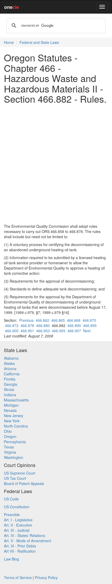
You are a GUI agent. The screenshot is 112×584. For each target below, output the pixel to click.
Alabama (11, 358)
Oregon (10, 436)
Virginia (10, 452)
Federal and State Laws (39, 42)
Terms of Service (18, 577)
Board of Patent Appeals (24, 483)
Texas (9, 446)
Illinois (9, 389)
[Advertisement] (56, 164)
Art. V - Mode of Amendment (27, 540)
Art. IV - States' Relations (24, 535)
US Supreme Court (19, 473)
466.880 (43, 325)
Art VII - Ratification (20, 551)
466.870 (89, 320)
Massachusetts (16, 399)
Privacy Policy (46, 577)
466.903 (43, 330)
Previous (26, 320)
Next (87, 330)
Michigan (11, 405)
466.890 (74, 325)
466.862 (42, 320)
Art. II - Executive (18, 525)
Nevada (10, 410)
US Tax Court (15, 478)
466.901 (27, 330)
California (12, 373)
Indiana (10, 394)
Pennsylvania (15, 441)
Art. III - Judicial (16, 530)
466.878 (27, 325)
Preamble (12, 514)
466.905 (58, 330)
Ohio (8, 431)
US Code (11, 498)
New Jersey (13, 415)
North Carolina (16, 426)
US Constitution (16, 506)
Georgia (10, 384)
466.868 (73, 320)
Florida (9, 379)
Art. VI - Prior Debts (20, 545)
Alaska (9, 363)
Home (9, 42)
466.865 (58, 320)
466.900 (11, 330)
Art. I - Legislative (18, 519)
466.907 (74, 330)
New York (12, 420)
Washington (13, 457)
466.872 (11, 325)
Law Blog (11, 559)
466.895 (90, 325)
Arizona (10, 368)
